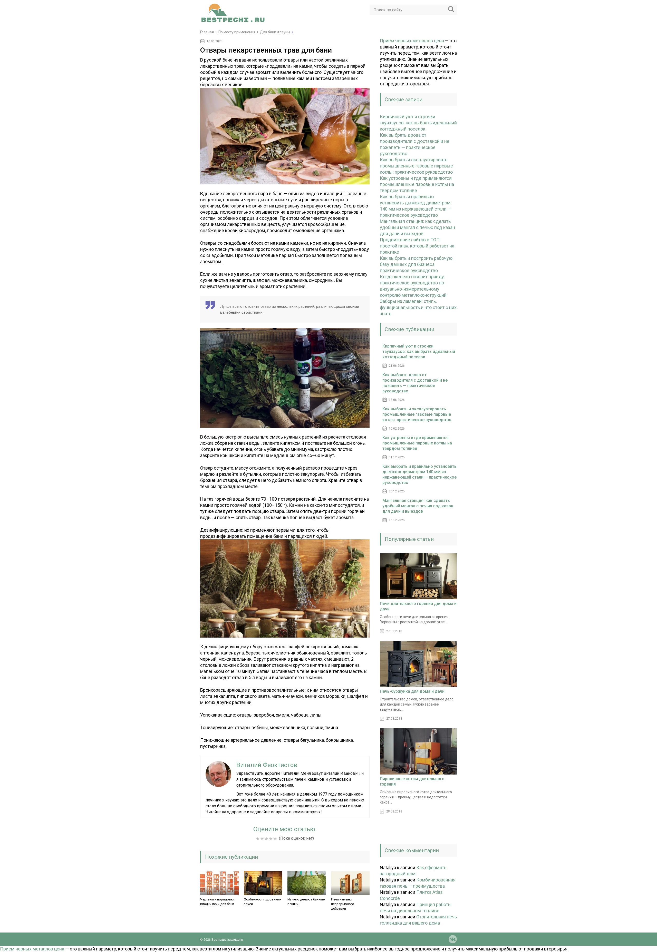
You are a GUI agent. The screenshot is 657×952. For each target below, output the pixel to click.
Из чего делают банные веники (306, 901)
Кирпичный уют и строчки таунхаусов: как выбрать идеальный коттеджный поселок (418, 123)
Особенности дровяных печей (262, 901)
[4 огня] (271, 838)
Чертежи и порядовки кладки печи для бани (217, 901)
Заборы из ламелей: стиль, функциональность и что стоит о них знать (418, 307)
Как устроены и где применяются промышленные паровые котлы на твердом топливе (417, 184)
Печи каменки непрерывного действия (342, 903)
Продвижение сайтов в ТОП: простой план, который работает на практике (417, 246)
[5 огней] (276, 838)
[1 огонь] (258, 838)
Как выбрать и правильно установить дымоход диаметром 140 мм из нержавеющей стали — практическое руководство (419, 474)
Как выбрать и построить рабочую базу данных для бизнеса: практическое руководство (416, 264)
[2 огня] (262, 838)
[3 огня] (267, 838)
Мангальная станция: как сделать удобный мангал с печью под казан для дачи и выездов (417, 227)
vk (453, 939)
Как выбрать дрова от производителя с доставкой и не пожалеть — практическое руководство (415, 382)
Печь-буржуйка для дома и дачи (412, 691)
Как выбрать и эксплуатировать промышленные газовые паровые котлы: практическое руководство (416, 166)
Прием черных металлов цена (412, 40)
